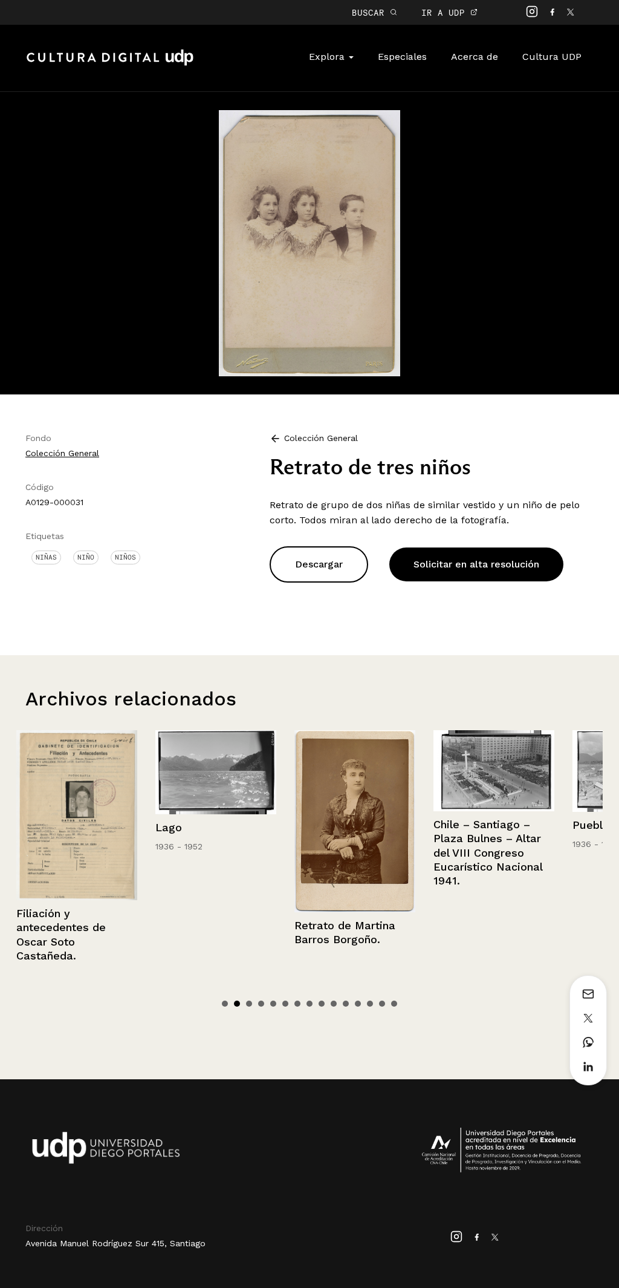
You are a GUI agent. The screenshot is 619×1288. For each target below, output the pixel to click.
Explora (328, 56)
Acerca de (474, 56)
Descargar (319, 564)
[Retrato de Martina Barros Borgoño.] (324, 821)
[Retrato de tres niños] (309, 242)
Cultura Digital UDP (110, 64)
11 (346, 1004)
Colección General (62, 453)
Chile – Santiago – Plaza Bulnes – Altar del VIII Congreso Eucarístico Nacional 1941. (457, 853)
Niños (125, 557)
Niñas (46, 557)
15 (394, 1004)
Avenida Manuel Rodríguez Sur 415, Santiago (115, 1243)
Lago (138, 827)
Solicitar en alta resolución (476, 564)
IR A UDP (445, 12)
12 (358, 1004)
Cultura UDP (552, 56)
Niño (85, 557)
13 (370, 1004)
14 (382, 1004)
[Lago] (185, 772)
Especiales (402, 56)
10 (334, 1004)
